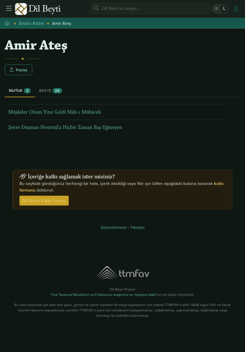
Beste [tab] (49, 90)
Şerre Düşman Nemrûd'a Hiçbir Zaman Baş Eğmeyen (65, 127)
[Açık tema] (216, 9)
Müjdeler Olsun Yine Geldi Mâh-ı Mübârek (54, 112)
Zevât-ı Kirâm (31, 23)
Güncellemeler (114, 227)
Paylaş (21, 70)
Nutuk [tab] (18, 90)
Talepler (137, 227)
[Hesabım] (236, 9)
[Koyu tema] (224, 9)
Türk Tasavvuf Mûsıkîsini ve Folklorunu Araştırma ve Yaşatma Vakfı (103, 294)
